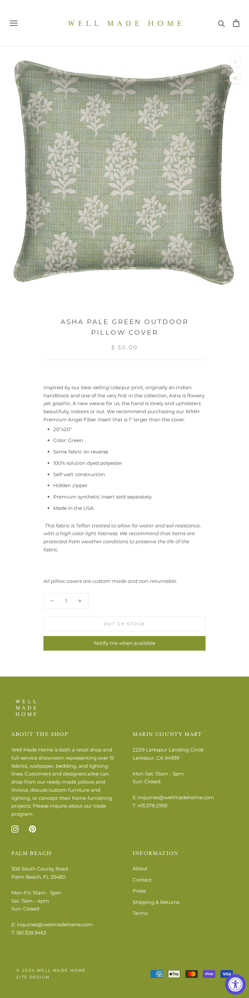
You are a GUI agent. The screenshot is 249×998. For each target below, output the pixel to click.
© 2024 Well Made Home (51, 970)
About (140, 868)
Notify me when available (124, 643)
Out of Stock (124, 623)
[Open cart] (236, 23)
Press (139, 891)
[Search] (221, 23)
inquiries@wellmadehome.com (176, 797)
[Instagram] (14, 829)
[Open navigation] (14, 23)
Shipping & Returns (156, 902)
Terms (140, 913)
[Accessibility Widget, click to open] (235, 984)
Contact (142, 880)
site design (33, 977)
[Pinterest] (32, 829)
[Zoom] (235, 61)
